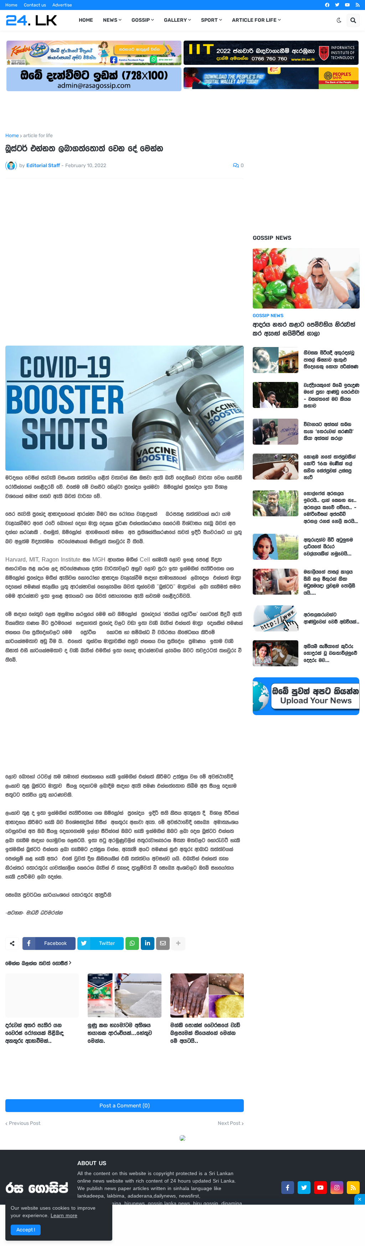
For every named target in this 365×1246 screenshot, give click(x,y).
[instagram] (336, 1187)
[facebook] (327, 5)
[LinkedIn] (147, 943)
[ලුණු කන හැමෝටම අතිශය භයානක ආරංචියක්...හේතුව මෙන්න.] (124, 995)
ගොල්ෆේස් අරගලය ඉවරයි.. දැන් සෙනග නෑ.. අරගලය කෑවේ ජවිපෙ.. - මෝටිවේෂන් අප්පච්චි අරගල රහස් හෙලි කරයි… (331, 507)
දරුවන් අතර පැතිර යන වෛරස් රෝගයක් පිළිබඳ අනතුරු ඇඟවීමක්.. (34, 1033)
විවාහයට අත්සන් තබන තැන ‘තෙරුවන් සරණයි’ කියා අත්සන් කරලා (329, 431)
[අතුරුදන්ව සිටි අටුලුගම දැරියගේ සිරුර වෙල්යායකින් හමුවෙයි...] (275, 547)
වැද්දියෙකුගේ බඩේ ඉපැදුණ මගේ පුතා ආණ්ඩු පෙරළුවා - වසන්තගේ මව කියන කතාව (331, 395)
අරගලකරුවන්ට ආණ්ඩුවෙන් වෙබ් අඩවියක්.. (331, 618)
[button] (339, 20)
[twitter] (337, 5)
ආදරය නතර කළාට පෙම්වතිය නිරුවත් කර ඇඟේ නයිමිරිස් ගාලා (304, 329)
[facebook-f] (287, 1187)
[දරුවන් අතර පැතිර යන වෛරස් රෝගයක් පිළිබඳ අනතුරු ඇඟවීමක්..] (42, 995)
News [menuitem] (110, 20)
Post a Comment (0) (124, 1105)
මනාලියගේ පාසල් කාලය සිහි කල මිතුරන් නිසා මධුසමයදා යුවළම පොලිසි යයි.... (329, 582)
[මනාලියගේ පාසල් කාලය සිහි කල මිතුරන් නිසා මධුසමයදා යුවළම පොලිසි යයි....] (275, 582)
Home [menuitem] (86, 20)
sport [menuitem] (209, 20)
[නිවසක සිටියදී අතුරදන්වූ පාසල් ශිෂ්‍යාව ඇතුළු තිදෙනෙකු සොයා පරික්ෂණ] (275, 360)
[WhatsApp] (132, 943)
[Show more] (178, 943)
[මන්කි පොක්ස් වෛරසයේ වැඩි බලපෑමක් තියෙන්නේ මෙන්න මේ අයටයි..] (207, 995)
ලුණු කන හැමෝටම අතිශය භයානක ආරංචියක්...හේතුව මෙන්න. (120, 1033)
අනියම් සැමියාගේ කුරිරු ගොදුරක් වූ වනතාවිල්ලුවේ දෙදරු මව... (330, 653)
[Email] (163, 943)
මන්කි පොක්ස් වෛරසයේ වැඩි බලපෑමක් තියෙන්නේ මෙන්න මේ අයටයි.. (205, 1033)
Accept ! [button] (25, 1230)
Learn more (64, 1215)
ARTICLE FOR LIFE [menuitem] (254, 20)
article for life (38, 135)
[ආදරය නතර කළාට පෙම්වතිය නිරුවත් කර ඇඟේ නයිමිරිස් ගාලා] (306, 278)
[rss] (358, 5)
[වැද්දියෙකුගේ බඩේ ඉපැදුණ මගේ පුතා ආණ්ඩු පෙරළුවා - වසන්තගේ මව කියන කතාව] (275, 395)
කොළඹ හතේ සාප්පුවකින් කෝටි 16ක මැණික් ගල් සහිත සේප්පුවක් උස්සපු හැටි (330, 467)
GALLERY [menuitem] (175, 20)
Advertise (62, 4)
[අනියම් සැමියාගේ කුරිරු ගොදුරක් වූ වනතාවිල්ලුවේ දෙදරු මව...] (275, 653)
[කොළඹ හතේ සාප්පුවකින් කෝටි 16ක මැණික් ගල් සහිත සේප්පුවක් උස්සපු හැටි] (275, 467)
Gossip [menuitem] (141, 20)
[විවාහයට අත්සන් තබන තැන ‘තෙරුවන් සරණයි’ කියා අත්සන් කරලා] (275, 432)
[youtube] (347, 5)
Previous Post (24, 1123)
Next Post (229, 1123)
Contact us (35, 4)
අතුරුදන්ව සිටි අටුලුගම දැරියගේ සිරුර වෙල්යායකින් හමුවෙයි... (328, 547)
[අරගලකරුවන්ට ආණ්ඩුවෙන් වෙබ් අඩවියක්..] (275, 618)
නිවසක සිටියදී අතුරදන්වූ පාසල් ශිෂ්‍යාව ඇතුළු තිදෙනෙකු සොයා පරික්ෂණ (331, 359)
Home (11, 4)
